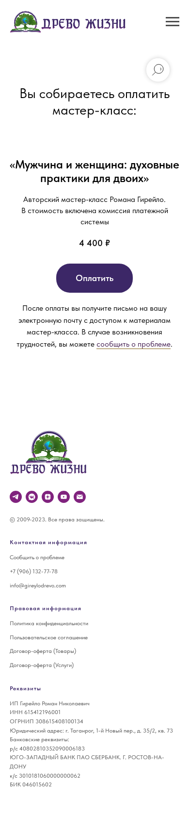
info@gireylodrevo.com (38, 585)
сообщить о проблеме (133, 344)
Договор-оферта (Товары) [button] (43, 651)
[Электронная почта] (80, 497)
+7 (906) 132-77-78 (34, 571)
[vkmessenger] (32, 497)
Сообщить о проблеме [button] (37, 557)
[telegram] (16, 497)
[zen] (48, 497)
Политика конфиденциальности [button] (49, 623)
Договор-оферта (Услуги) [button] (42, 665)
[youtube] (64, 497)
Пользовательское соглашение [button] (49, 637)
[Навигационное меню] (172, 22)
